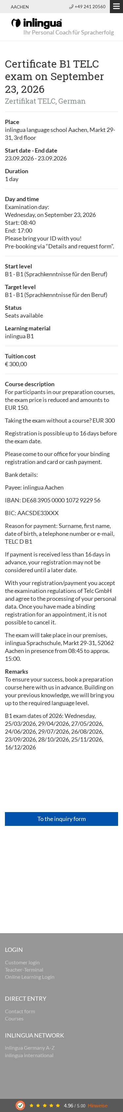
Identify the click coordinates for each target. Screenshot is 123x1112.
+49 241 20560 (90, 6)
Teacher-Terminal (24, 969)
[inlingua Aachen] (36, 23)
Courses (14, 1018)
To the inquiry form (61, 818)
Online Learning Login (29, 977)
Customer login (22, 962)
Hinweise (98, 1105)
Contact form (20, 1011)
